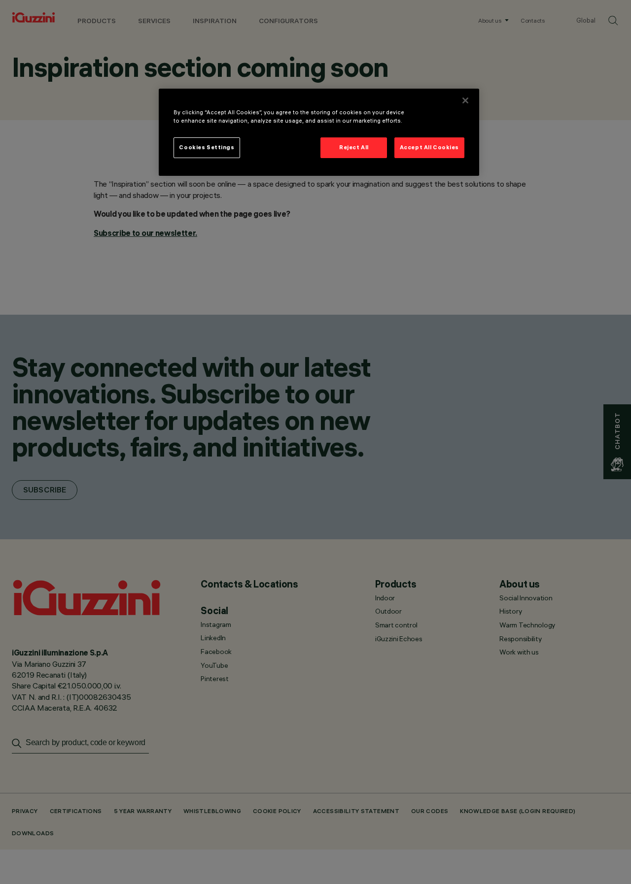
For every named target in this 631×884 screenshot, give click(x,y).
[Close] (465, 100)
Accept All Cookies (429, 147)
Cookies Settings (206, 147)
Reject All (354, 147)
